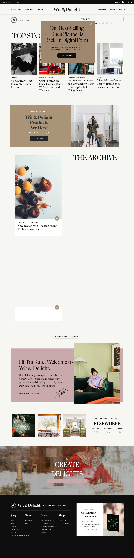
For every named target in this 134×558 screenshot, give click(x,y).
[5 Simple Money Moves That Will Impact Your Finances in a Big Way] (110, 59)
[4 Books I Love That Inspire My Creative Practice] (24, 59)
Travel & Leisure (46, 77)
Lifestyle (15, 77)
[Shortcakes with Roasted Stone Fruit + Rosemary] (38, 187)
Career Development (76, 77)
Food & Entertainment (28, 222)
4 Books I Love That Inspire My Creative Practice (21, 84)
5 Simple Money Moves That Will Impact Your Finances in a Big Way (109, 83)
